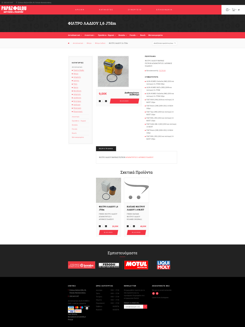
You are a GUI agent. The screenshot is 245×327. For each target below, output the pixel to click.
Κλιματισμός (77, 111)
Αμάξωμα (76, 105)
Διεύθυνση (77, 98)
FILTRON (162, 71)
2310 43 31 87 (8, 3)
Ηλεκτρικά (77, 108)
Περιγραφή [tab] (106, 149)
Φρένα (75, 87)
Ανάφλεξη (77, 77)
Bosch (142, 35)
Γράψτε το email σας (131, 303)
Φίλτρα (89, 43)
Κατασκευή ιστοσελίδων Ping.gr (77, 318)
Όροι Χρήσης (72, 314)
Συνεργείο (135, 10)
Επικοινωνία (164, 10)
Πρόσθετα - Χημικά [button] (106, 35)
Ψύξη (75, 84)
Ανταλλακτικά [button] (74, 35)
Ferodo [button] (133, 35)
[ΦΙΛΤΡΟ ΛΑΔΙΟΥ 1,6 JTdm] (113, 71)
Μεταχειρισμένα (155, 35)
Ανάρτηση (77, 94)
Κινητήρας (77, 101)
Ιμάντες (76, 80)
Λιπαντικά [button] (89, 35)
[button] (228, 9)
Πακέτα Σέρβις (78, 70)
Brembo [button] (121, 35)
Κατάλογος (106, 10)
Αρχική (79, 10)
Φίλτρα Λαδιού (100, 43)
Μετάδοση (77, 91)
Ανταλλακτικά (78, 43)
